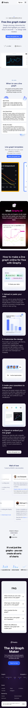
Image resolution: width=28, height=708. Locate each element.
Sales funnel (23, 677)
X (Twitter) (21, 688)
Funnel (16, 677)
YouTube (3, 690)
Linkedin (3, 688)
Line (12, 677)
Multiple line (5, 677)
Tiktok (11, 688)
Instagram (12, 690)
